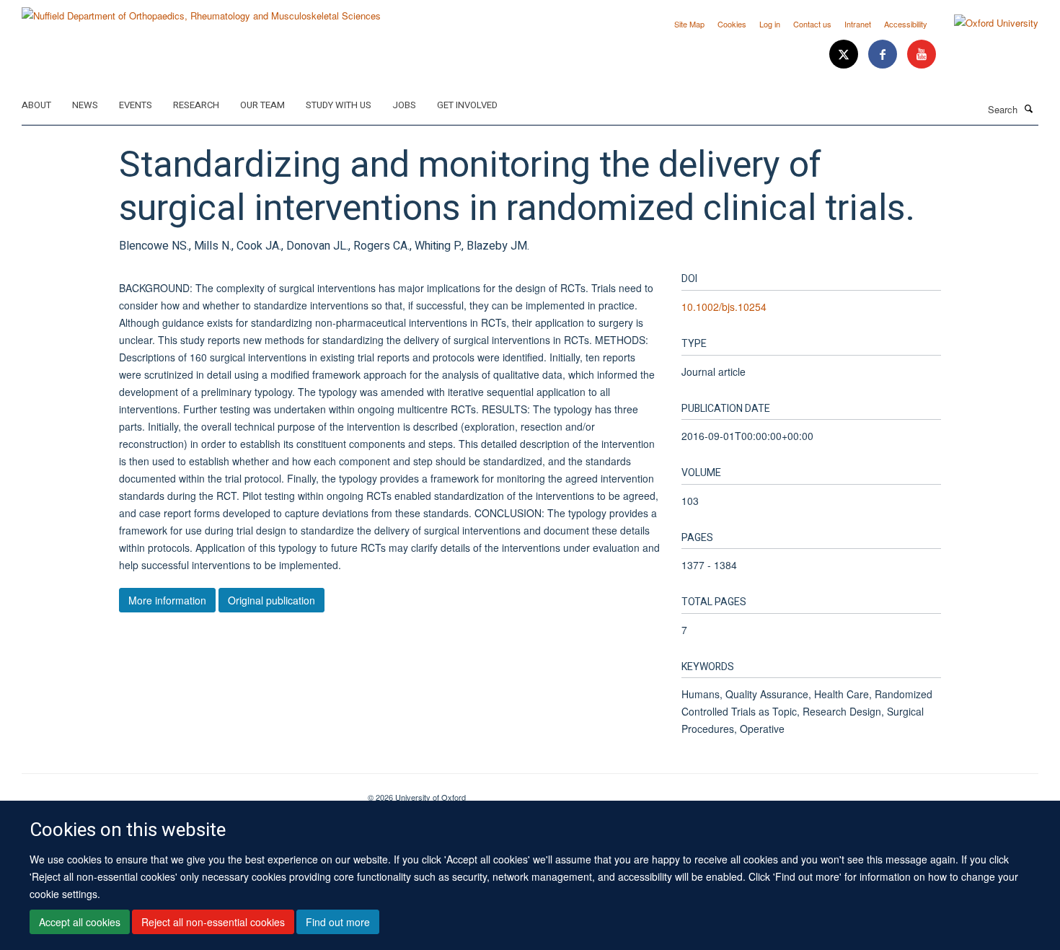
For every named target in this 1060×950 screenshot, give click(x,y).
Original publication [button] (271, 600)
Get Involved (467, 105)
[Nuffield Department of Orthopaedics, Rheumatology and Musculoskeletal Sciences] (201, 10)
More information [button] (167, 600)
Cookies (731, 24)
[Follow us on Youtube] (921, 54)
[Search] (1029, 108)
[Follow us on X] (845, 54)
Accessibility (905, 24)
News (85, 105)
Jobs (404, 105)
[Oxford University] (985, 23)
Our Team (262, 105)
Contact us (812, 24)
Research (196, 105)
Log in (769, 24)
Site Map (689, 24)
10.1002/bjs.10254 (724, 306)
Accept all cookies (79, 922)
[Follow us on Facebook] (884, 54)
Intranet (857, 24)
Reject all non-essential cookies (213, 922)
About (36, 105)
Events (135, 105)
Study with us (338, 105)
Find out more (338, 922)
